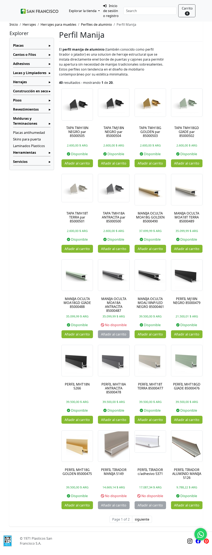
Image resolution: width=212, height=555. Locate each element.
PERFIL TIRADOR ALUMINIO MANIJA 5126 (186, 473)
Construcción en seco (30, 91)
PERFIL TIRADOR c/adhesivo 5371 (150, 471)
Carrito (187, 10)
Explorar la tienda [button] (83, 11)
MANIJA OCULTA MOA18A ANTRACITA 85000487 (113, 304)
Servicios (20, 161)
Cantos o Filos (24, 54)
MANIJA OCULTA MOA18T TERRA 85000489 (186, 217)
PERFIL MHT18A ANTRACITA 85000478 (113, 388)
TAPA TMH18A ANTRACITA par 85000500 (113, 217)
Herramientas (24, 152)
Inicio (14, 24)
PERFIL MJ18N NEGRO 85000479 (186, 300)
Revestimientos (26, 109)
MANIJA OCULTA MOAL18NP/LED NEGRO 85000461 (150, 302)
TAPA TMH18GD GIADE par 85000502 (186, 132)
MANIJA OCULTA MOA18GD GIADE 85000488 (77, 302)
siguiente (142, 519)
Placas (18, 45)
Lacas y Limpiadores (29, 73)
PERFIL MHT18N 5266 (77, 386)
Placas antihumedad (29, 132)
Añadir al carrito (77, 163)
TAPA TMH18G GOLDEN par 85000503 (150, 132)
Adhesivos (21, 63)
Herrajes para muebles (58, 24)
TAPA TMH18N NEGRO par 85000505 (77, 132)
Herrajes (29, 24)
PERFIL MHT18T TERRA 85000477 (150, 386)
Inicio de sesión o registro (111, 11)
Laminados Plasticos (29, 146)
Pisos (17, 100)
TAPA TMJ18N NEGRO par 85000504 (114, 132)
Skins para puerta (27, 139)
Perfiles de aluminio (96, 24)
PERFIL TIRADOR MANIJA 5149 (113, 471)
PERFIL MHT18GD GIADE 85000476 (186, 386)
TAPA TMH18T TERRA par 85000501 (77, 217)
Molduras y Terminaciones (25, 121)
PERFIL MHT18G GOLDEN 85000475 (77, 471)
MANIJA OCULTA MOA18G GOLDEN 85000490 (150, 217)
